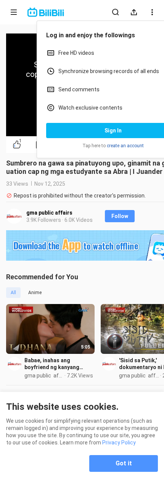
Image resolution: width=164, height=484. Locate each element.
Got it (124, 463)
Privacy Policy (119, 442)
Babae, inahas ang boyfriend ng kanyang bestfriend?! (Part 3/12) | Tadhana (55, 364)
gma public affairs (49, 213)
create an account (125, 145)
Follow (119, 216)
